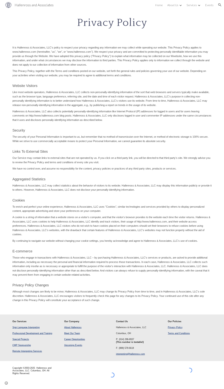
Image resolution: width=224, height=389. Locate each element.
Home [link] (159, 5)
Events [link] (209, 5)
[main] (112, 22)
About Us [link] (172, 5)
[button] (220, 5)
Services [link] (192, 5)
